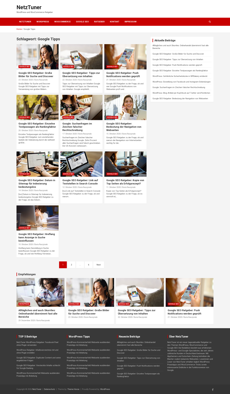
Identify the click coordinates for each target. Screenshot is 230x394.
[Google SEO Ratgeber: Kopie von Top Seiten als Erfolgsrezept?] (125, 164)
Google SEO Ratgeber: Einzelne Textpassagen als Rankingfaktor (37, 125)
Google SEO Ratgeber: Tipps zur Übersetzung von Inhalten (81, 74)
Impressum (130, 21)
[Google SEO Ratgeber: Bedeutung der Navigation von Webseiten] (125, 107)
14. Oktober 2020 (26, 190)
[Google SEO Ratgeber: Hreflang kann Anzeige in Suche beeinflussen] (37, 218)
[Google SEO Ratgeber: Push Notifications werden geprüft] (125, 57)
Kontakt (114, 21)
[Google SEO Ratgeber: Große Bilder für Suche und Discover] (37, 57)
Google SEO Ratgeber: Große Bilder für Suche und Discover (36, 74)
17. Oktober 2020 (69, 134)
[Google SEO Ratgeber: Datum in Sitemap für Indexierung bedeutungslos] (37, 164)
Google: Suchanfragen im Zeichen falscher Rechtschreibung (77, 127)
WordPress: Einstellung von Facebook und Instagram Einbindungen (182, 82)
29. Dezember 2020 (27, 320)
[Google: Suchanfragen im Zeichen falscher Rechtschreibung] (81, 107)
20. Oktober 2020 (26, 130)
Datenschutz (49, 389)
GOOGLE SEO (82, 21)
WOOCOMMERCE (62, 21)
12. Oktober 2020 (69, 187)
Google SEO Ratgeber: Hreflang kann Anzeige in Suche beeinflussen (37, 237)
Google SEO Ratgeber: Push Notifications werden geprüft (123, 74)
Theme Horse (73, 389)
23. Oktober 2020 (26, 80)
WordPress (24, 304)
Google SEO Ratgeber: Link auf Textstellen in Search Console (80, 182)
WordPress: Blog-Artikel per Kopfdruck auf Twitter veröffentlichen (181, 93)
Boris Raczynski (41, 80)
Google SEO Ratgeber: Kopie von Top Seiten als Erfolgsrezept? (125, 182)
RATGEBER (99, 21)
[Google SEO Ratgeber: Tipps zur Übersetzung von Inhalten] (81, 57)
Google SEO (24, 67)
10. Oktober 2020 (26, 244)
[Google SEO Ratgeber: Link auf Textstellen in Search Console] (81, 164)
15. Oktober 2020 (113, 134)
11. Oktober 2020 (113, 187)
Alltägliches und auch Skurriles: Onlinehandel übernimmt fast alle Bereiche (38, 313)
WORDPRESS (42, 21)
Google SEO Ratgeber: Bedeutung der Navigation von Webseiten (123, 127)
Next (99, 265)
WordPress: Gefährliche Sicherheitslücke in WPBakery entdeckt (180, 76)
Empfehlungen (27, 274)
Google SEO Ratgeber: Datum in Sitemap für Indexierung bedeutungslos (37, 183)
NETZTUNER (25, 21)
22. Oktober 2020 (69, 80)
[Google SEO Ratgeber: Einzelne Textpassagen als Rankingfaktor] (37, 107)
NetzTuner (29, 7)
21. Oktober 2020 (113, 80)
